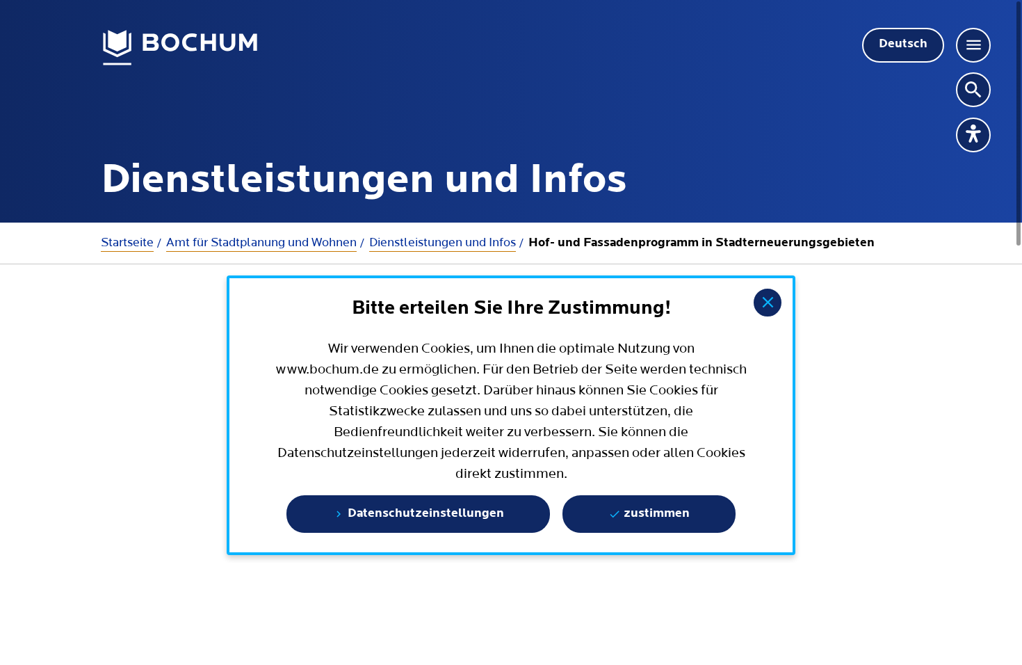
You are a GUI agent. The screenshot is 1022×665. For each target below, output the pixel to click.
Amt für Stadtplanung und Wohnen (261, 242)
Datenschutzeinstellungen (424, 514)
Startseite (127, 242)
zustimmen (655, 514)
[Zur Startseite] (180, 48)
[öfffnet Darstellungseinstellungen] (973, 135)
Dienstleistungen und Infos (442, 242)
